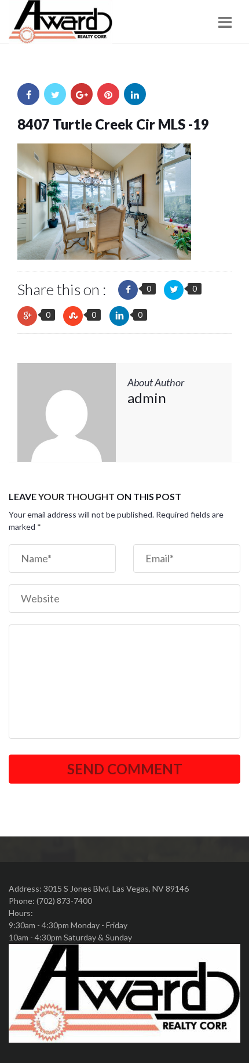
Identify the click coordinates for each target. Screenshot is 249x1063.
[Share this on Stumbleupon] (73, 316)
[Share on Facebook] (28, 94)
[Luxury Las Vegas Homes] (60, 22)
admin (146, 397)
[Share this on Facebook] (128, 290)
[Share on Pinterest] (108, 94)
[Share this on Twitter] (174, 290)
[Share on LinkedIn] (135, 94)
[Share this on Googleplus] (27, 316)
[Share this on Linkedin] (119, 316)
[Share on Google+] (82, 94)
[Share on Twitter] (55, 94)
